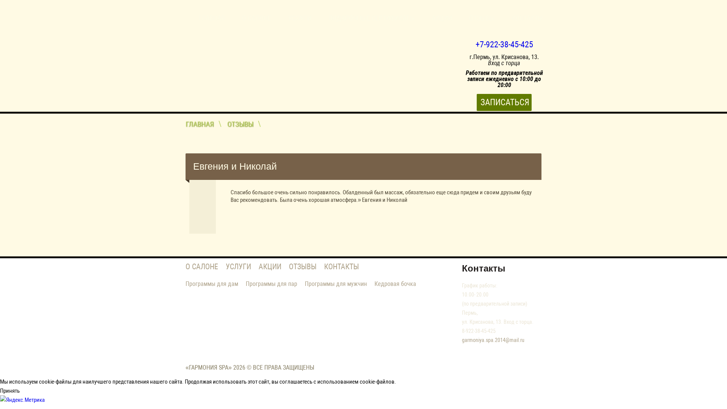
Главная (211, 18)
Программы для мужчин (336, 283)
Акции (442, 18)
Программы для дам (212, 283)
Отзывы (482, 18)
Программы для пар (271, 283)
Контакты (527, 18)
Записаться (505, 102)
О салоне (256, 18)
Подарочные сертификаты (371, 18)
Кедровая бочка (395, 283)
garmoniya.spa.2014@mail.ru (493, 340)
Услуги (299, 18)
